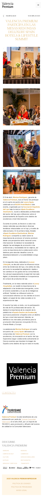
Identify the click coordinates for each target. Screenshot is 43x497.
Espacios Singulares (28, 457)
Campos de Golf (8, 454)
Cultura (6, 457)
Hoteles (5, 460)
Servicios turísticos (10, 463)
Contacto (9, 393)
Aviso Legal (21, 490)
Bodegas (24, 450)
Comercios (24, 454)
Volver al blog (11, 16)
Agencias (6, 450)
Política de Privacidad (21, 487)
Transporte (25, 463)
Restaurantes (25, 460)
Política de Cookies (21, 484)
